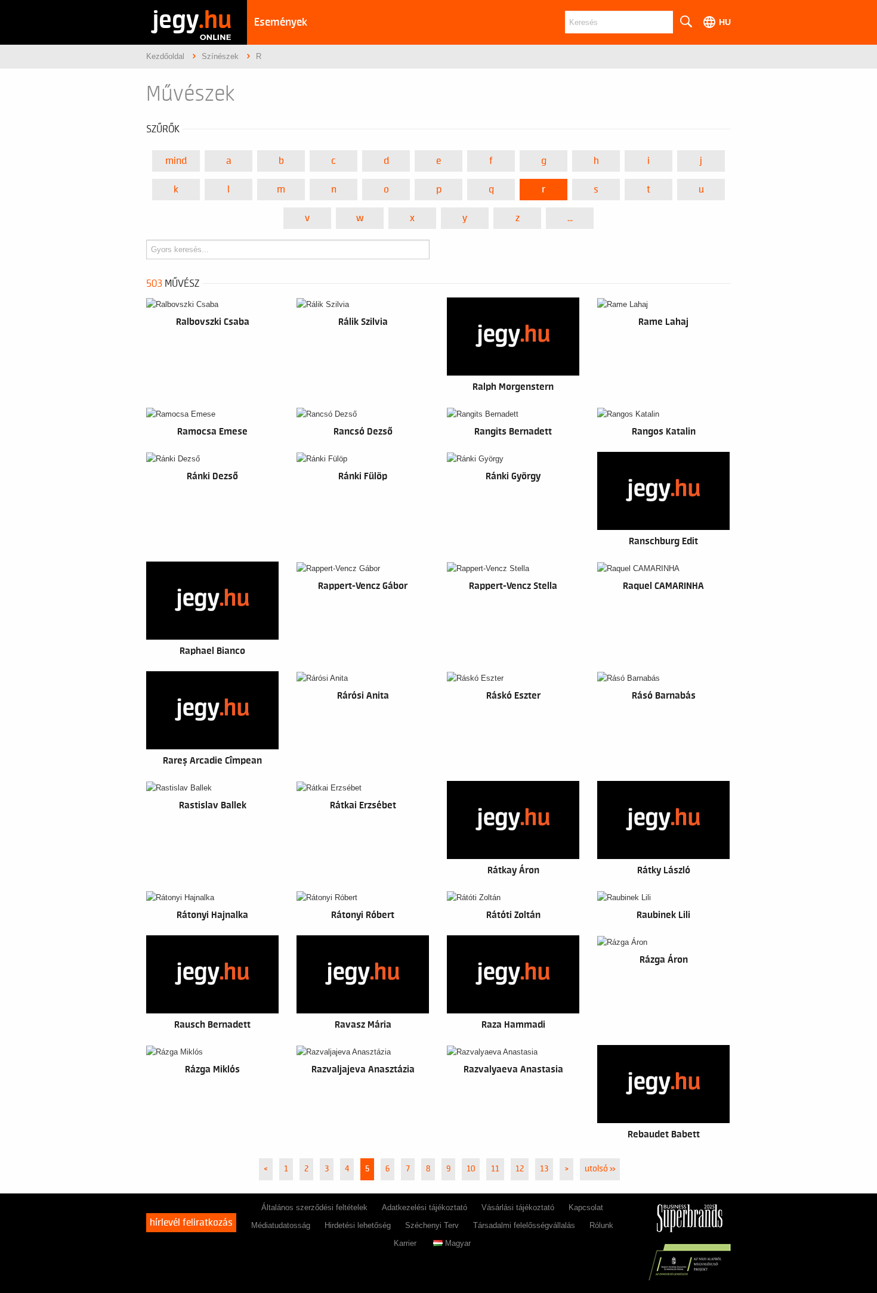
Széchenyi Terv (432, 1225)
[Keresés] (685, 22)
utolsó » (600, 1169)
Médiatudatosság (280, 1225)
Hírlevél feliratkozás (191, 1222)
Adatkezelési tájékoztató (424, 1207)
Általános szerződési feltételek (314, 1207)
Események (280, 22)
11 (495, 1169)
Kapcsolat (586, 1207)
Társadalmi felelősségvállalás (524, 1225)
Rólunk (601, 1225)
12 (519, 1169)
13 (544, 1169)
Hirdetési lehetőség (358, 1225)
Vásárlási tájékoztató (517, 1207)
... (570, 218)
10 (471, 1169)
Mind (176, 161)
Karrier (405, 1243)
